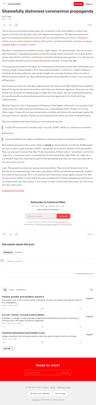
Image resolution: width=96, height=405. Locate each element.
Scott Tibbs (6, 17)
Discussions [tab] (21, 290)
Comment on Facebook (13, 190)
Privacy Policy (67, 224)
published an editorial (42, 57)
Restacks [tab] (18, 252)
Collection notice (64, 387)
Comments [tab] (8, 252)
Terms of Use (60, 222)
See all (7, 348)
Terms (52, 387)
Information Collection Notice (47, 224)
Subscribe (78, 4)
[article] (48, 302)
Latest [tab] (11, 290)
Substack (35, 400)
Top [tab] (5, 290)
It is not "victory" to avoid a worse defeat (23, 315)
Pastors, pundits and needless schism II (23, 296)
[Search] (91, 289)
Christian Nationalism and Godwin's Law (23, 333)
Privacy (46, 387)
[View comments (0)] (10, 24)
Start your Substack (41, 393)
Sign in (89, 4)
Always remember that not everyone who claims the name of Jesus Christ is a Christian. (39, 336)
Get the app (60, 393)
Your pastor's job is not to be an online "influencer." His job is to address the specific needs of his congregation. (42, 301)
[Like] (4, 24)
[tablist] (13, 252)
